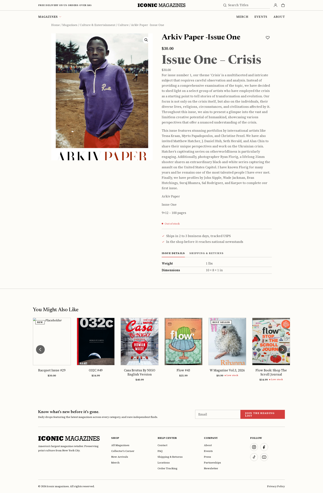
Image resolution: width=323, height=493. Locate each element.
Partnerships (212, 462)
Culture (123, 25)
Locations (164, 462)
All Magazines (120, 445)
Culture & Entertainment (97, 25)
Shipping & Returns (170, 457)
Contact (162, 445)
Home (55, 25)
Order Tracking (167, 468)
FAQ (160, 451)
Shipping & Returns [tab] (206, 253)
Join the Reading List (260, 414)
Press (207, 457)
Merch (242, 17)
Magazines (69, 25)
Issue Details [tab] (173, 253)
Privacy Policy (276, 486)
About (279, 17)
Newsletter (211, 468)
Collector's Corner (122, 451)
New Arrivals (119, 457)
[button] (146, 40)
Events (260, 17)
